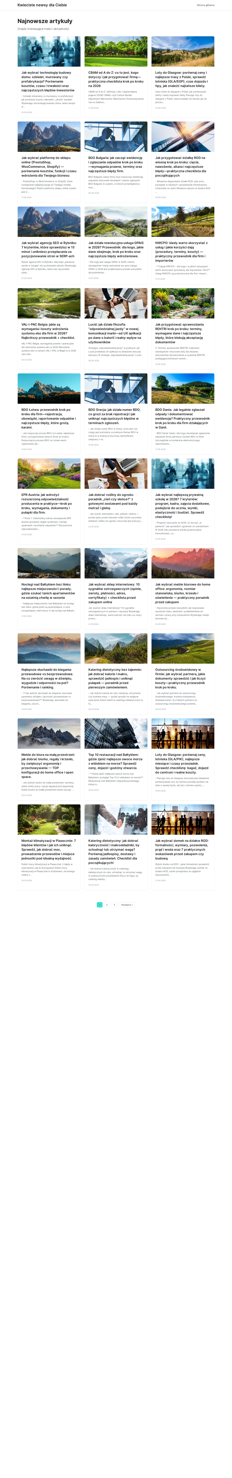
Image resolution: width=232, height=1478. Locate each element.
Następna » (127, 905)
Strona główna (205, 5)
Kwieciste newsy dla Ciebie (42, 5)
